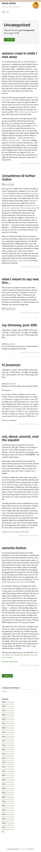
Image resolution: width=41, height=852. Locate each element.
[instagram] (7, 11)
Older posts (9, 39)
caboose (4, 193)
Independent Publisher (13, 849)
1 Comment (36, 163)
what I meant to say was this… (20, 281)
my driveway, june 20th (19, 325)
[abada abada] (35, 6)
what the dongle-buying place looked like (20, 580)
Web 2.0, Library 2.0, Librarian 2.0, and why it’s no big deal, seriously (20, 654)
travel (10, 531)
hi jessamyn (11, 365)
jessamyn (11, 344)
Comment (36, 267)
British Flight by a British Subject (18, 139)
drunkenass (12, 383)
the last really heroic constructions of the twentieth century (20, 206)
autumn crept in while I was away (19, 55)
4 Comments (35, 312)
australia (5, 531)
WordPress (31, 849)
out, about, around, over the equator (20, 438)
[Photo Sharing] (8, 184)
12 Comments (35, 424)
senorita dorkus (14, 548)
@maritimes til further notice (18, 177)
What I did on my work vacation (26, 112)
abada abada (9, 3)
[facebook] (3, 11)
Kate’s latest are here (21, 260)
